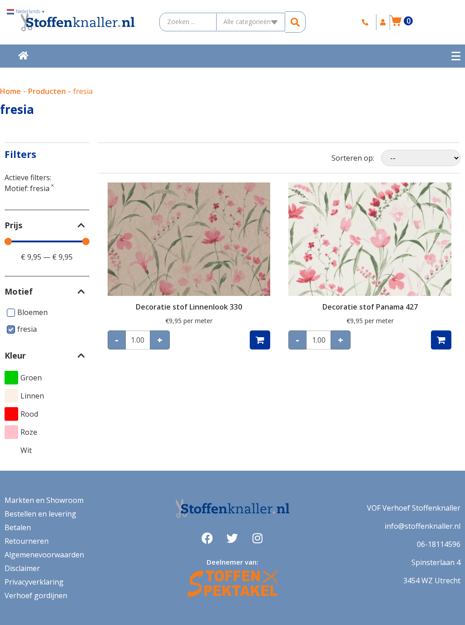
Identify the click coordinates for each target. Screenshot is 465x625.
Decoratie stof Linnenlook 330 (189, 307)
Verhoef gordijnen (36, 595)
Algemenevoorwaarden (44, 555)
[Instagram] (257, 538)
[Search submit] (295, 22)
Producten (47, 91)
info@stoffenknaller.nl (422, 526)
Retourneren (27, 541)
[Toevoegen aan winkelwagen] (260, 339)
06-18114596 (438, 544)
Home (10, 91)
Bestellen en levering (40, 514)
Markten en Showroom (44, 500)
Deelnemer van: (232, 561)
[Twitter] (232, 538)
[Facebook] (207, 538)
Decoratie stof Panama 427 (370, 307)
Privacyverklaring (34, 582)
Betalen (18, 527)
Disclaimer (22, 568)
